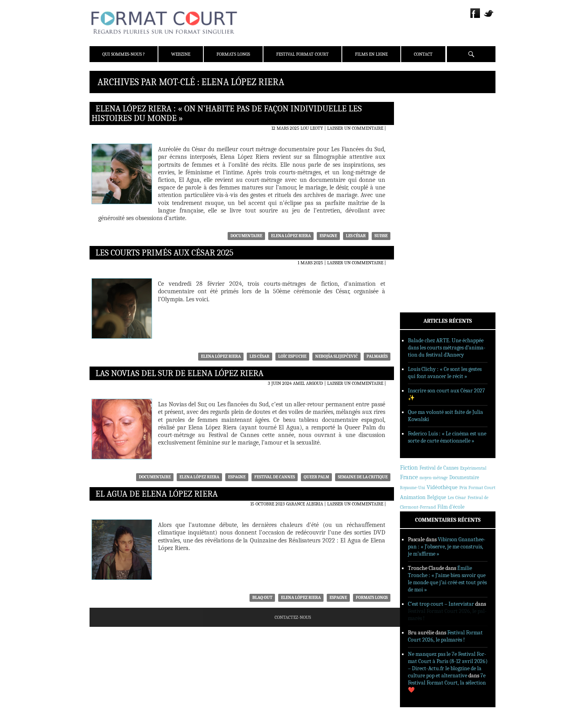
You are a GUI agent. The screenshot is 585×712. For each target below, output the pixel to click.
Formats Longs (233, 54)
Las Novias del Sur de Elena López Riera (179, 373)
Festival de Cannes (274, 477)
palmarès (377, 356)
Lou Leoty (311, 128)
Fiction (409, 467)
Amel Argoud (308, 383)
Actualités (423, 178)
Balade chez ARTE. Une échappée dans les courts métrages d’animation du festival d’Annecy (447, 347)
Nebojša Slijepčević (336, 356)
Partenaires (425, 154)
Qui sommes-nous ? (123, 54)
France (409, 477)
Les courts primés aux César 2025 (164, 253)
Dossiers (420, 199)
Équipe (418, 133)
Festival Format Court (302, 54)
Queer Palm (316, 477)
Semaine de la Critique (363, 477)
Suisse (381, 235)
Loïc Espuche (292, 356)
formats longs (372, 597)
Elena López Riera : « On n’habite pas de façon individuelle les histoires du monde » (227, 113)
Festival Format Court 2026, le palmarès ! (445, 636)
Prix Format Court (477, 487)
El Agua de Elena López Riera (157, 494)
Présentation (426, 123)
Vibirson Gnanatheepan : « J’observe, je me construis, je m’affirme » (447, 546)
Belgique (436, 497)
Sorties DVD (424, 230)
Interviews (424, 210)
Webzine (180, 54)
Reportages (423, 220)
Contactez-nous (293, 617)
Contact (423, 54)
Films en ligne (371, 54)
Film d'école (450, 507)
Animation (412, 497)
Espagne (328, 235)
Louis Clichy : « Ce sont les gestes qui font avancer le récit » (445, 373)
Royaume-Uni (412, 487)
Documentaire (246, 235)
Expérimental (473, 468)
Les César (356, 235)
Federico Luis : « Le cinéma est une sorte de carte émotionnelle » (447, 437)
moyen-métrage (433, 477)
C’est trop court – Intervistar (441, 604)
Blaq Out (262, 597)
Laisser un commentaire (355, 128)
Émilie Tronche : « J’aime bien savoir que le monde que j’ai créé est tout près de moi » (447, 579)
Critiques (422, 189)
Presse (418, 143)
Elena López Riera (291, 235)
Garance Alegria (304, 504)
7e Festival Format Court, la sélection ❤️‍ (447, 682)
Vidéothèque (442, 487)
